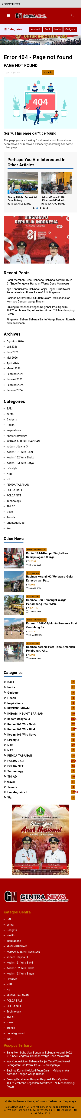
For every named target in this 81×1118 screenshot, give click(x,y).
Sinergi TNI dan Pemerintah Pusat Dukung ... (22, 199)
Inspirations (14, 430)
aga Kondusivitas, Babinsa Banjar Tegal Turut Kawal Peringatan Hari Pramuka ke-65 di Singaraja (38, 290)
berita (57, 29)
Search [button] (48, 72)
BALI (47, 29)
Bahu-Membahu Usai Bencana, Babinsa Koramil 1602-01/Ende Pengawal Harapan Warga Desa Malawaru (40, 281)
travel (10, 511)
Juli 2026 (12, 346)
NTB (9, 473)
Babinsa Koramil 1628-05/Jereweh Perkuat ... (53, 199)
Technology (14, 501)
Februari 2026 (15, 374)
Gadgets (70, 29)
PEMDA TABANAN (18, 484)
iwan (32, 585)
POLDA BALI (14, 490)
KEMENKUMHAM (17, 435)
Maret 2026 (14, 368)
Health (11, 424)
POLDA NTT (14, 495)
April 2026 (13, 363)
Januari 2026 (14, 379)
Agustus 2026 (15, 341)
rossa (14, 204)
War (9, 528)
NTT (9, 479)
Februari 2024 (15, 385)
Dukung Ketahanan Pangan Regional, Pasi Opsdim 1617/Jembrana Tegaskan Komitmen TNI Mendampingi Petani (41, 310)
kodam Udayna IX (17, 446)
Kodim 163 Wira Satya (20, 463)
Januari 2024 (14, 390)
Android (35, 29)
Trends (11, 517)
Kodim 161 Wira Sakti (20, 452)
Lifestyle (12, 468)
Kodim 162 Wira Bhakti (20, 457)
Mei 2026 (12, 357)
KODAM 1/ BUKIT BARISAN (23, 441)
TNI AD (11, 506)
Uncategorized (15, 522)
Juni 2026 (12, 352)
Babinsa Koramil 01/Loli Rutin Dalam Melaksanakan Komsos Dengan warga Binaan (38, 299)
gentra (33, 608)
